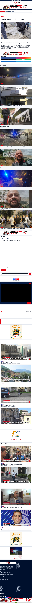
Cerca (20, 0)
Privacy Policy (18, 563)
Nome (2, 250)
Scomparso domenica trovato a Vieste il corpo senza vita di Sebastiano (10, 423)
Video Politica (18, 583)
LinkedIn (9, 60)
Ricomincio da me (18, 574)
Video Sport (17, 587)
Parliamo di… (18, 573)
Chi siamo (12, 0)
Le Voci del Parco (18, 572)
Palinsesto (17, 562)
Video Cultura (18, 586)
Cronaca (1, 583)
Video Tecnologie (18, 588)
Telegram (23, 60)
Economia (1, 587)
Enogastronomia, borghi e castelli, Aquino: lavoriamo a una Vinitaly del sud (11, 506)
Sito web (2, 258)
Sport (1, 588)
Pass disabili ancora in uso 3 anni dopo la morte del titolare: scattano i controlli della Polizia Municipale (15, 187)
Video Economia (18, 585)
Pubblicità (17, 0)
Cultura (1, 586)
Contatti (15, 0)
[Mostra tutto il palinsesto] (16, 316)
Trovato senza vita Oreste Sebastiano (5, 207)
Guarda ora (29, 302)
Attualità (1, 585)
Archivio (1, 582)
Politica (1, 584)
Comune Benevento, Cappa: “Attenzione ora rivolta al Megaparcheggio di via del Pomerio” (16, 10)
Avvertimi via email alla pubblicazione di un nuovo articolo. (9, 266)
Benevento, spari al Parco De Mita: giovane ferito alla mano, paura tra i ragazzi (11, 84)
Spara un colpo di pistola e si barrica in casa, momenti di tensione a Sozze (11, 380)
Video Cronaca (18, 582)
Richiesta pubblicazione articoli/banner (5, 594)
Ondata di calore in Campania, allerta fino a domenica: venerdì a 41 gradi (11, 485)
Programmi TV (18, 564)
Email (2, 254)
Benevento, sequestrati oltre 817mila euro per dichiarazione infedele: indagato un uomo (13, 104)
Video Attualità (18, 584)
